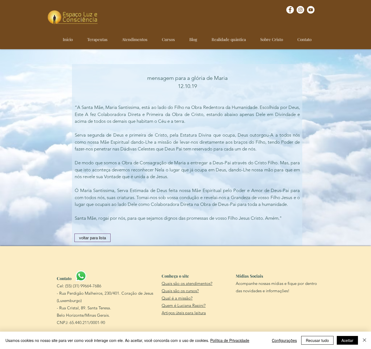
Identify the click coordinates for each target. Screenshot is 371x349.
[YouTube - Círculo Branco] (311, 10)
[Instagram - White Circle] (300, 10)
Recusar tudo (317, 340)
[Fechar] (364, 340)
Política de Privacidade (229, 340)
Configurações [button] (284, 340)
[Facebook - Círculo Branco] (290, 10)
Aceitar (347, 340)
